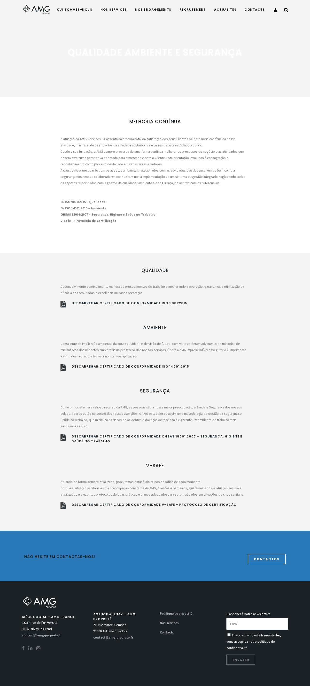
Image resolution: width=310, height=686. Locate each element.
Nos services (169, 623)
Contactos (267, 559)
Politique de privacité (176, 613)
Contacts (167, 632)
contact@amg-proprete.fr (42, 635)
